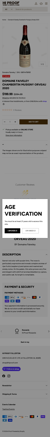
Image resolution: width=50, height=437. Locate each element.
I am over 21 (12, 231)
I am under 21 (30, 231)
